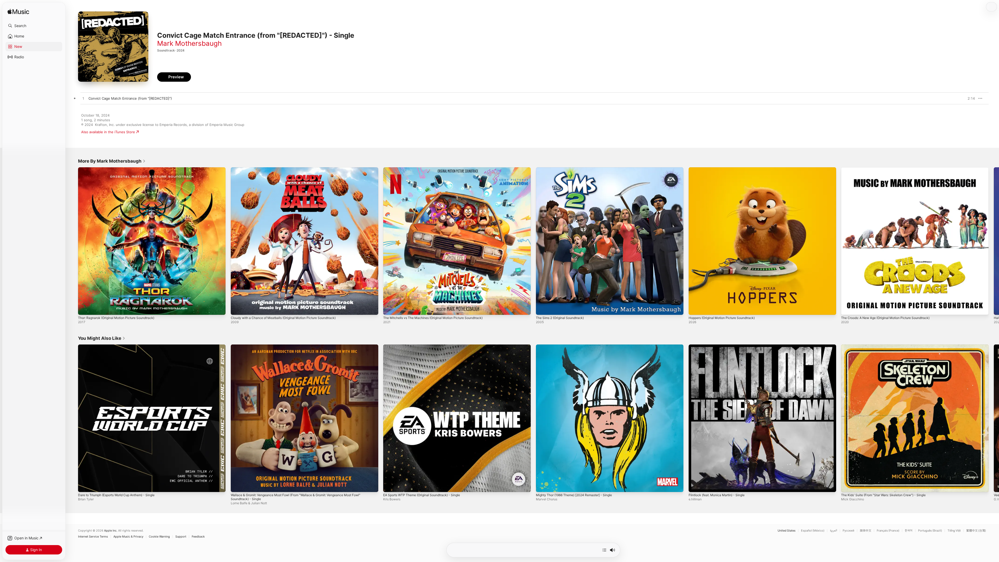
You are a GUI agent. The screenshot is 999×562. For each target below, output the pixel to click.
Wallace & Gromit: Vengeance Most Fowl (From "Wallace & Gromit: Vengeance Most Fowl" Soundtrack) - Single (303, 348)
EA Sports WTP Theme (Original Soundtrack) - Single (426, 346)
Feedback (198, 536)
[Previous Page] (72, 241)
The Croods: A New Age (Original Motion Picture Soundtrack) (891, 169)
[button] (34, 25)
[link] (112, 161)
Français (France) (888, 530)
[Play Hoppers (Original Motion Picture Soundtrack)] (695, 308)
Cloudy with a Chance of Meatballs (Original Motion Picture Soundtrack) (289, 169)
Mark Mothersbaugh (189, 43)
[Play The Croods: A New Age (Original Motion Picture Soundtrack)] (847, 308)
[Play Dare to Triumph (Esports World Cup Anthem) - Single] (84, 485)
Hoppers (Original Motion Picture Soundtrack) (726, 169)
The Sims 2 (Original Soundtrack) (562, 169)
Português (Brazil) (930, 530)
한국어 (909, 530)
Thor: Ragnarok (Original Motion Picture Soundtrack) (120, 169)
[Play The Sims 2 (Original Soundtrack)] (542, 308)
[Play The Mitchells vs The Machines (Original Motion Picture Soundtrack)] (390, 308)
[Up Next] (604, 550)
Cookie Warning (159, 536)
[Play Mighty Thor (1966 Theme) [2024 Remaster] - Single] (542, 485)
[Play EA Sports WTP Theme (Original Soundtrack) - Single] (390, 485)
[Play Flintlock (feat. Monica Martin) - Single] (695, 485)
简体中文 (865, 530)
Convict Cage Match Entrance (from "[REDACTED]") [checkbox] (130, 98)
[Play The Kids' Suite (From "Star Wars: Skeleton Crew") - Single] (847, 485)
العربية (833, 530)
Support (180, 536)
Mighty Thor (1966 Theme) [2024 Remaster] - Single (578, 346)
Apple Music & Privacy (128, 536)
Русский (848, 530)
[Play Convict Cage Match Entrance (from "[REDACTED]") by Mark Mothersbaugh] (83, 98)
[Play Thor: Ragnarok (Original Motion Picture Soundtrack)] (84, 308)
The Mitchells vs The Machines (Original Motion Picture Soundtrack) (438, 169)
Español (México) (812, 530)
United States (787, 530)
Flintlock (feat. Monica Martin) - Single (720, 346)
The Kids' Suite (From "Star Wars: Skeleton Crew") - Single (888, 346)
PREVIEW (969, 98)
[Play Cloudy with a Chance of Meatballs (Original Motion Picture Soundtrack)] (237, 308)
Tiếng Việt (954, 530)
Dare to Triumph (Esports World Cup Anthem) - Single (121, 346)
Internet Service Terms (93, 536)
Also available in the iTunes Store (108, 132)
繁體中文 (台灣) (976, 530)
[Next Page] (993, 241)
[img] (18, 12)
